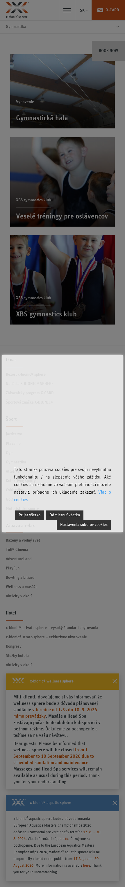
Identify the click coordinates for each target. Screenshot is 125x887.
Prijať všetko (29, 515)
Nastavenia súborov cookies (84, 525)
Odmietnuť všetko (64, 515)
